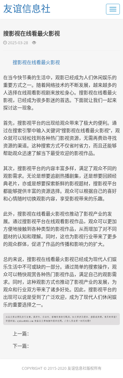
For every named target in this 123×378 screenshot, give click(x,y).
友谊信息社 (26, 8)
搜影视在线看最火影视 (36, 62)
